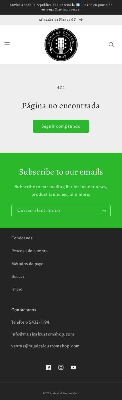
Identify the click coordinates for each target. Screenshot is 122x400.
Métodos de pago (27, 263)
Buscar (17, 276)
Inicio (17, 289)
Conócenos (21, 238)
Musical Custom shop (66, 393)
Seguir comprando (61, 126)
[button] (7, 44)
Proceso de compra (29, 250)
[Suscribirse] (104, 210)
